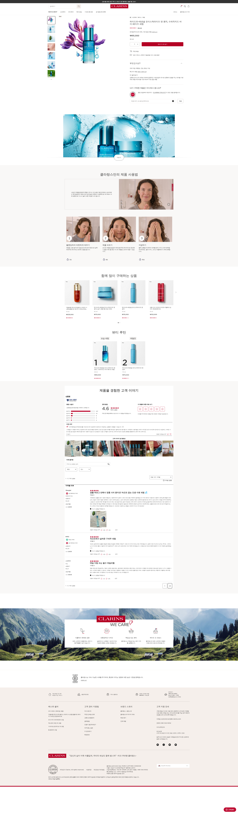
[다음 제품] (51, 79)
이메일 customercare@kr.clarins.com (169, 719)
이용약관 (88, 769)
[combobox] (173, 766)
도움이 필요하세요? (90, 724)
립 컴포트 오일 (52, 730)
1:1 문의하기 (87, 731)
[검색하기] (79, 6)
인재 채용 (123, 721)
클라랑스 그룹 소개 (126, 711)
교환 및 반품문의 (89, 718)
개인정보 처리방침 (99, 769)
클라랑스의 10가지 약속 (127, 714)
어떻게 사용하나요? (142, 71)
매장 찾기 (123, 718)
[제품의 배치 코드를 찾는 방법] (173, 101)
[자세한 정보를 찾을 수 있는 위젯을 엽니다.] (230, 809)
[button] (51, 20)
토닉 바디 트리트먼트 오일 (56, 719)
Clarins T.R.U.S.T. (159, 92)
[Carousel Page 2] (119, 322)
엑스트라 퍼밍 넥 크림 (54, 723)
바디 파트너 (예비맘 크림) (56, 711)
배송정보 (87, 734)
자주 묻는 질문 (88, 728)
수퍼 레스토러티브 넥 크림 (56, 726)
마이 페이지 (87, 711)
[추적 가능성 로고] (133, 95)
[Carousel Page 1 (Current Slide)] (118, 322)
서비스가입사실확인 (54, 779)
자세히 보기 (154, 32)
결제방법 (87, 721)
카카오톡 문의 (161, 727)
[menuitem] (181, 6)
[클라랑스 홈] (119, 6)
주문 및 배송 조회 (89, 714)
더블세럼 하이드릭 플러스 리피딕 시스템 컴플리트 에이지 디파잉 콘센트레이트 (64, 715)
